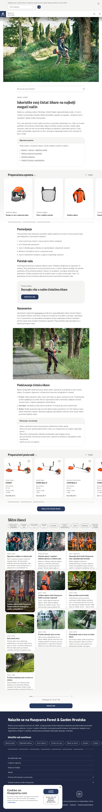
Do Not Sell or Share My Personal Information (51, 799)
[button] (14, 222)
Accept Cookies (51, 791)
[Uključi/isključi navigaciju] (99, 14)
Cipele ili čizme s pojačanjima (32, 160)
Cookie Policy (11, 802)
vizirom (31, 150)
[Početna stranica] (3, 14)
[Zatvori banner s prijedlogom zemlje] (98, 3)
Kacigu (24, 150)
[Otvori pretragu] (94, 14)
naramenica (39, 313)
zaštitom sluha (41, 150)
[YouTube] (79, 794)
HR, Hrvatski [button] (11, 15)
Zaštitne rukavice (28, 157)
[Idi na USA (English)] (39, 7)
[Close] (60, 787)
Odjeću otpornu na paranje (31, 153)
